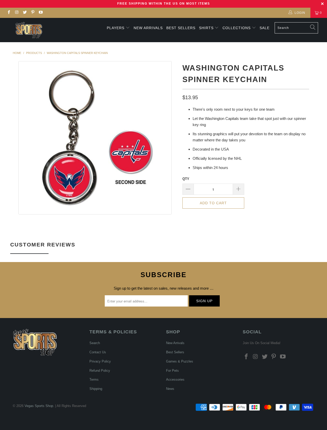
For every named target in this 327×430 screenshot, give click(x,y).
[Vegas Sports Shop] (28, 30)
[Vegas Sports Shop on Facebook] (8, 13)
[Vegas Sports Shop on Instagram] (16, 13)
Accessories (175, 379)
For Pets (172, 370)
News (170, 389)
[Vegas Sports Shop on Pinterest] (32, 13)
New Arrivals (148, 28)
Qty (185, 179)
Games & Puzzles (179, 361)
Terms (94, 379)
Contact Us (97, 352)
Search (94, 343)
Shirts (206, 28)
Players (115, 28)
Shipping (95, 389)
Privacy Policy (100, 361)
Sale (265, 28)
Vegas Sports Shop (39, 406)
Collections (237, 28)
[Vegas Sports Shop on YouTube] (40, 13)
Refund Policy (99, 370)
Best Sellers (180, 28)
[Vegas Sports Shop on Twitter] (24, 13)
